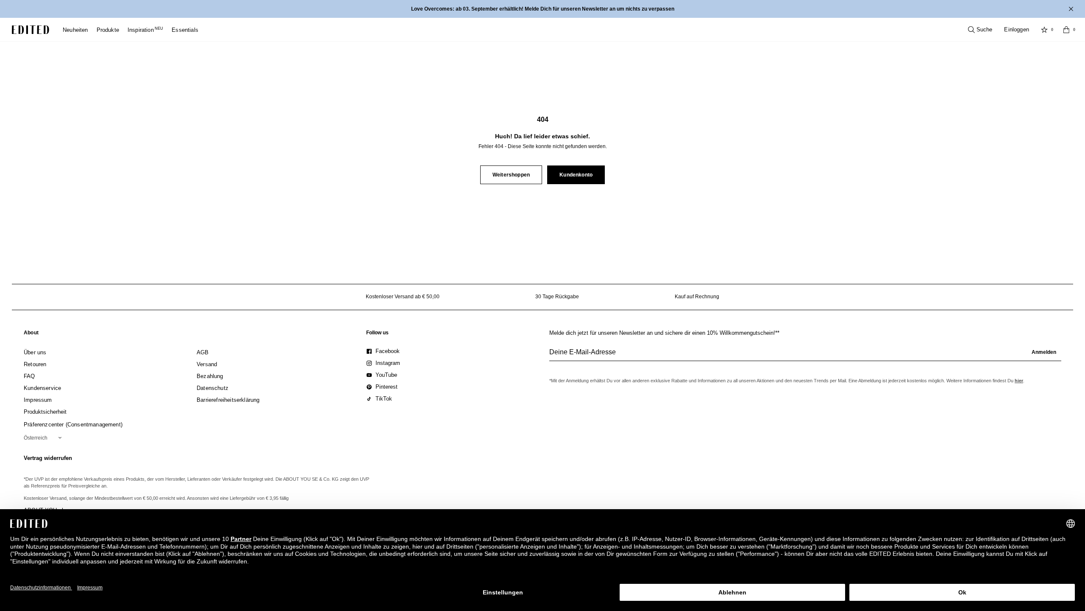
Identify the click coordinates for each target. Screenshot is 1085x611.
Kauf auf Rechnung (697, 297)
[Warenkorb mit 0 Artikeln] (1066, 29)
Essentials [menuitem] (185, 30)
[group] (805, 356)
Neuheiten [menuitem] (75, 30)
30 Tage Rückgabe (557, 297)
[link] (31, 334)
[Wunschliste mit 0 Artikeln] (1044, 29)
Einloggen (1016, 29)
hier (1019, 380)
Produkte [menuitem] (108, 30)
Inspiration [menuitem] (145, 30)
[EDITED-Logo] (30, 29)
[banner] (542, 9)
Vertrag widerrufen (48, 458)
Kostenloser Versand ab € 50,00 (403, 297)
